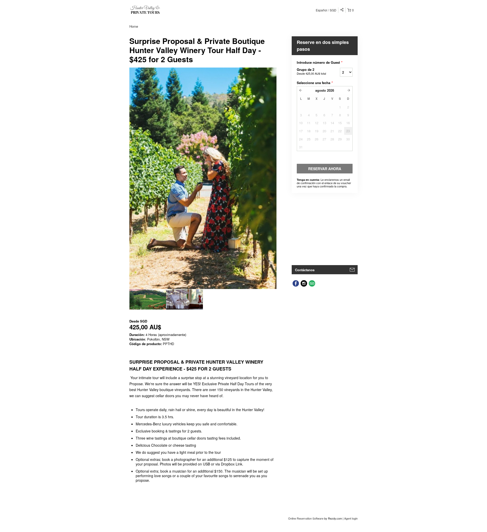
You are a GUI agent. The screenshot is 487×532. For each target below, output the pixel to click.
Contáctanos (305, 269)
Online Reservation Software (305, 518)
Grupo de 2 (311, 71)
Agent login (351, 518)
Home (133, 26)
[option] (147, 299)
